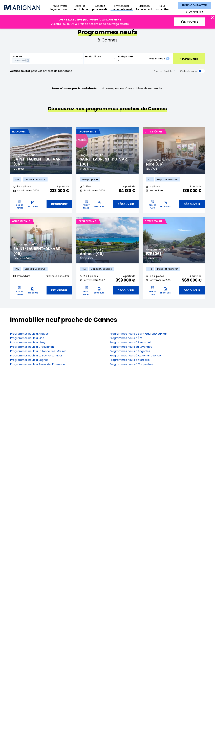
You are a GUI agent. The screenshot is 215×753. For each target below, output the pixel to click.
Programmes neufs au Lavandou (131, 347)
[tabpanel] (41, 150)
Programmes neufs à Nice (27, 338)
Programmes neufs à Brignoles (130, 351)
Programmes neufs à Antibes (29, 334)
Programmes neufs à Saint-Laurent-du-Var (138, 334)
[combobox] (46, 58)
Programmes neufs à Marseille (130, 360)
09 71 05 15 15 (196, 11)
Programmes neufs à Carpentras (131, 364)
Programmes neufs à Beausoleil (130, 342)
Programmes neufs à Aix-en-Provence (135, 355)
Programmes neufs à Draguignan (32, 347)
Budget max (125, 56)
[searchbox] (32, 60)
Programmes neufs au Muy (27, 342)
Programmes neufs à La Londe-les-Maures (38, 351)
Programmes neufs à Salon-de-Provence (37, 364)
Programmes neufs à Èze (126, 338)
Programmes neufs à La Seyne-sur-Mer (36, 355)
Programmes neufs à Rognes (29, 360)
